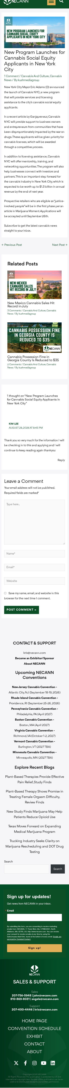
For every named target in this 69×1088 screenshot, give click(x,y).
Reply (61, 460)
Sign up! (34, 948)
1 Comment (11, 76)
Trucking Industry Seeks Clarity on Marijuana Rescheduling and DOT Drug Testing (34, 846)
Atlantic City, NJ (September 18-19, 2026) (34, 692)
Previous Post (12, 245)
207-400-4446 (22, 1009)
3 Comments (14, 311)
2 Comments (14, 364)
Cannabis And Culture (35, 76)
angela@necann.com (45, 999)
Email (10, 910)
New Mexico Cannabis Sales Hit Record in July (30, 305)
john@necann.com (45, 995)
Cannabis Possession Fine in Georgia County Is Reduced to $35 (33, 358)
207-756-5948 (21, 995)
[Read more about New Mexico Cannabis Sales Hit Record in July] (34, 284)
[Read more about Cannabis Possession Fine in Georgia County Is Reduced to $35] (34, 337)
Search (8, 861)
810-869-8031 (20, 999)
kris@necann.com (34, 653)
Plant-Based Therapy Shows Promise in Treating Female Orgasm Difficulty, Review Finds (34, 797)
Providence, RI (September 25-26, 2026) (34, 703)
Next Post (59, 245)
